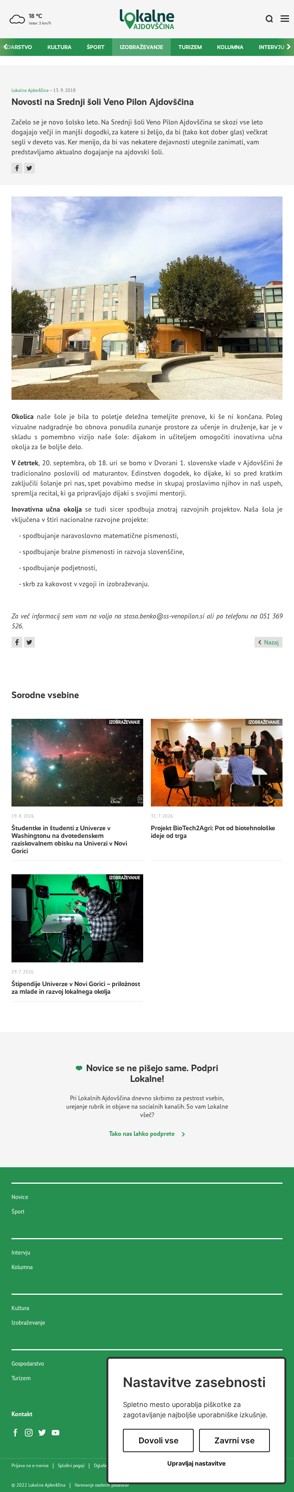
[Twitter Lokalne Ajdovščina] (44, 1432)
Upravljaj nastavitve (196, 1463)
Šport (96, 47)
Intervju (271, 47)
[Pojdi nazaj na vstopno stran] (147, 19)
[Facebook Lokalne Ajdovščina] (17, 1432)
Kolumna (230, 47)
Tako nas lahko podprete (142, 1133)
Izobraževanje (141, 47)
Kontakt (22, 1414)
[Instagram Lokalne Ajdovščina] (30, 1432)
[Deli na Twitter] (29, 168)
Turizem (190, 47)
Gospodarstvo (27, 1363)
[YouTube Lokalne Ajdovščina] (57, 1432)
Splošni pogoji (71, 1465)
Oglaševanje (106, 1465)
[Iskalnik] (266, 19)
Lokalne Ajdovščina (30, 90)
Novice (19, 1197)
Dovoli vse (158, 1440)
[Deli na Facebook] (16, 168)
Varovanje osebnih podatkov (102, 1485)
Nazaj (271, 642)
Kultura (59, 47)
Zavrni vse (234, 1440)
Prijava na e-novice (30, 1465)
